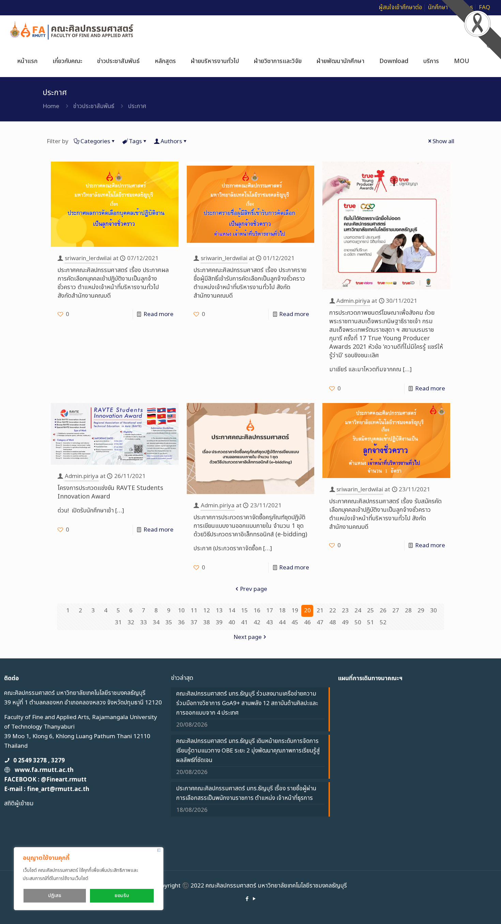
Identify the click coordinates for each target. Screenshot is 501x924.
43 (269, 622)
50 (357, 622)
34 (156, 622)
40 (231, 622)
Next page (247, 637)
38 (206, 622)
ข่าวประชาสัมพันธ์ (93, 106)
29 (421, 610)
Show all (443, 141)
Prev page (253, 589)
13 (219, 610)
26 (383, 610)
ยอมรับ (122, 895)
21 (320, 610)
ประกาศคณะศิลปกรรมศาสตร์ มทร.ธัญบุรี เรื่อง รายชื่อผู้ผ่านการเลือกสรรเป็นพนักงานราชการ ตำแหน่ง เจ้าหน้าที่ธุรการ (246, 793)
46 (307, 622)
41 (244, 622)
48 (332, 622)
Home (51, 106)
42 (257, 622)
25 (370, 610)
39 (219, 622)
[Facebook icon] (246, 899)
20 (307, 610)
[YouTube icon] (254, 899)
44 (282, 622)
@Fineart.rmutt (64, 779)
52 (383, 622)
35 (168, 622)
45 (294, 622)
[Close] (159, 850)
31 (118, 622)
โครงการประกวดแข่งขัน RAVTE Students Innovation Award (110, 492)
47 (320, 622)
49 (345, 622)
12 (206, 610)
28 (408, 610)
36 (181, 622)
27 (395, 610)
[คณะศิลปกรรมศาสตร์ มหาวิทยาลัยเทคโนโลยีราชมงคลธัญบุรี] (72, 30)
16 (257, 610)
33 (143, 622)
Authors (171, 141)
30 (433, 610)
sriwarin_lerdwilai (88, 258)
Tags (135, 141)
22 (332, 610)
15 (244, 610)
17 (269, 610)
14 (231, 610)
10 (181, 610)
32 (130, 622)
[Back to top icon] (468, 910)
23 (345, 610)
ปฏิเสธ (54, 895)
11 (194, 610)
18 (282, 610)
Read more (158, 314)
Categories (95, 141)
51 (370, 622)
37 (194, 622)
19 (294, 610)
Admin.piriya (353, 301)
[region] (89, 878)
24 (357, 610)
